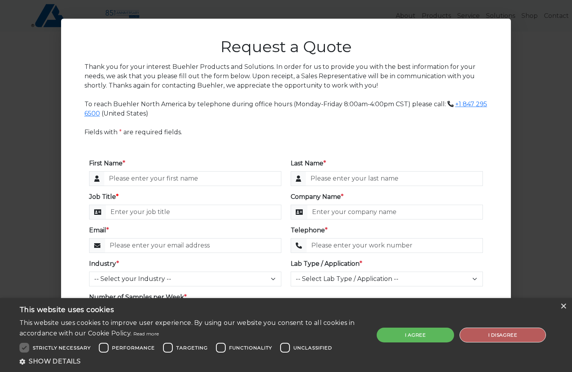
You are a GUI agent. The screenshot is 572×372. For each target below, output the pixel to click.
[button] (191, 361)
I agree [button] (415, 335)
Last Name (308, 163)
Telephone (309, 230)
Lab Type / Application (326, 263)
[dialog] (286, 335)
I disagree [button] (502, 335)
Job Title (104, 196)
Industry (104, 263)
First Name (107, 163)
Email (99, 230)
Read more (146, 334)
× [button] (563, 306)
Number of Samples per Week (138, 297)
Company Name (317, 196)
